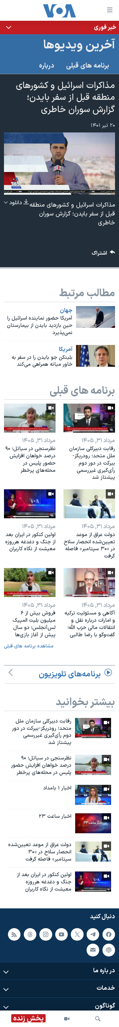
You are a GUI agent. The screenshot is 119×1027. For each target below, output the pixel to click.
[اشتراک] (93, 950)
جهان (66, 310)
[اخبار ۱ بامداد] (93, 795)
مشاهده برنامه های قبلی (29, 646)
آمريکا (65, 349)
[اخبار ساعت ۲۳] (93, 823)
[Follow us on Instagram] (45, 934)
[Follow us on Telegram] (93, 934)
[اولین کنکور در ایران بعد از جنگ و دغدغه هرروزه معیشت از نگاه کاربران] (30, 503)
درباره (46, 66)
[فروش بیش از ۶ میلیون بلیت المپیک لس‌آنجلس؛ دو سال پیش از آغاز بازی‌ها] (30, 582)
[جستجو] (98, 1019)
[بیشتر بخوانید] (59, 27)
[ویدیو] (67, 1019)
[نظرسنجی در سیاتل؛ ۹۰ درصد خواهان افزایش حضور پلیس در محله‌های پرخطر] (30, 418)
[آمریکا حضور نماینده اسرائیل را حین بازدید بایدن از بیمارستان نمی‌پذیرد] (95, 317)
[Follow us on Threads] (30, 934)
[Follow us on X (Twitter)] (77, 934)
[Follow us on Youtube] (61, 934)
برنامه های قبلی (87, 66)
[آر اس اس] (14, 934)
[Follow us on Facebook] (108, 934)
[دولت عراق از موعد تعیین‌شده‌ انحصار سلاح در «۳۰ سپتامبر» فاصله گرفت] (89, 503)
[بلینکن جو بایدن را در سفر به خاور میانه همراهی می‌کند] (95, 356)
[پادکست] (108, 950)
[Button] (103, 255)
